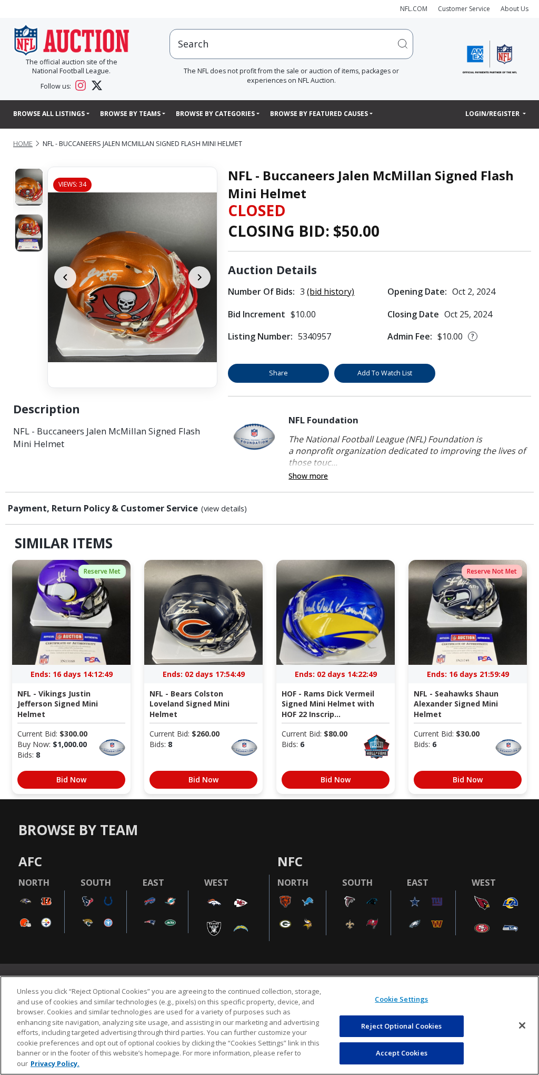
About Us (514, 8)
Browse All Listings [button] (49, 113)
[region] (269, 1025)
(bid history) (330, 291)
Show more (308, 476)
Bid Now (71, 779)
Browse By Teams (130, 113)
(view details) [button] (224, 509)
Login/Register (493, 113)
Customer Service (464, 8)
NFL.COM (413, 8)
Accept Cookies (401, 1053)
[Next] (199, 277)
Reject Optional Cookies (401, 1026)
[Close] (522, 1025)
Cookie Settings (401, 999)
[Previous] (65, 277)
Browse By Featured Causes (319, 113)
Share (278, 373)
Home (23, 143)
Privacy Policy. (55, 1063)
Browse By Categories (215, 113)
